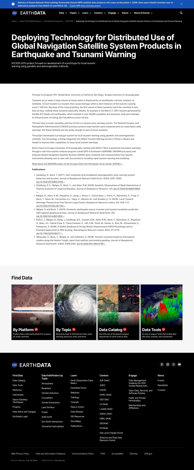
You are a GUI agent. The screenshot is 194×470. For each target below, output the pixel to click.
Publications (76, 426)
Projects (16, 407)
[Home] (33, 12)
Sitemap (134, 453)
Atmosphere (47, 383)
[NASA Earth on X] (173, 364)
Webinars (75, 392)
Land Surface (48, 407)
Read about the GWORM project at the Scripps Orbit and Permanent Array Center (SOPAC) (76, 164)
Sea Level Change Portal (111, 432)
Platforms (17, 390)
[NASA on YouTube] (179, 364)
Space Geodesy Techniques (20, 400)
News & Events (142, 13)
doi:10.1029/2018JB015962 (126, 188)
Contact (161, 390)
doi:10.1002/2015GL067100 (49, 206)
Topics (73, 13)
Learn (85, 13)
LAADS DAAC (106, 409)
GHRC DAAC (106, 394)
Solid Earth (47, 416)
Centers (98, 13)
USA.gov (148, 453)
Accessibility (117, 453)
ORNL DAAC (105, 418)
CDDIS (103, 390)
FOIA (102, 453)
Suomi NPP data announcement (85, 5)
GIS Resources (77, 416)
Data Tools (18, 385)
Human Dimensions (51, 402)
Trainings (75, 397)
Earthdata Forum (78, 388)
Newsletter (163, 385)
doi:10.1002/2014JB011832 (49, 216)
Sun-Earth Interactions (52, 421)
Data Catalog (19, 380)
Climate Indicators (50, 393)
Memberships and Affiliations (137, 406)
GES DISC (104, 399)
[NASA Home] (14, 13)
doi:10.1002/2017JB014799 (90, 244)
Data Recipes (77, 411)
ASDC (102, 385)
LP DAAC (104, 404)
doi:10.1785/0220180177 (48, 233)
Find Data (18, 375)
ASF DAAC (105, 380)
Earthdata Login (20, 416)
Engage (112, 13)
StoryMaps (76, 421)
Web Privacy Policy (20, 453)
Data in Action (77, 407)
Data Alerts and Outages (24, 411)
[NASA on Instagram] (168, 364)
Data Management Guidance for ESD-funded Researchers (138, 383)
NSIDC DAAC (106, 413)
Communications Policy (83, 453)
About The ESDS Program (30, 21)
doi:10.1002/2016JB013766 (49, 182)
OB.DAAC (104, 423)
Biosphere (46, 388)
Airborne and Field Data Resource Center (111, 439)
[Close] (181, 4)
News (161, 375)
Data (61, 13)
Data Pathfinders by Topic (52, 377)
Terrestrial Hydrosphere (53, 426)
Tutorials (75, 402)
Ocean (45, 412)
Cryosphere (47, 397)
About (125, 13)
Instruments (18, 394)
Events (161, 380)
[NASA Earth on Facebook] (162, 364)
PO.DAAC (104, 428)
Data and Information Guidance (50, 453)
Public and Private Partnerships (137, 399)
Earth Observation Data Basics (82, 381)
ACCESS (69, 21)
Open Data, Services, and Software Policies (140, 391)
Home (14, 21)
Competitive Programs (53, 21)
